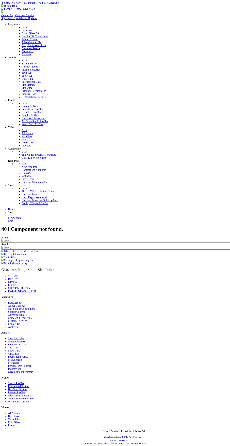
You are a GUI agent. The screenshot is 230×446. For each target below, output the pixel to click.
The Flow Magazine (48, 2)
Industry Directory (11, 2)
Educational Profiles (18, 386)
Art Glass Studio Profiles (21, 398)
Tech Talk (13, 347)
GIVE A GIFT (16, 282)
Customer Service (24, 15)
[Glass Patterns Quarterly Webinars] (20, 251)
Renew (17, 8)
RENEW (13, 279)
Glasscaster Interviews (20, 395)
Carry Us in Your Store (20, 317)
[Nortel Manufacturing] (14, 263)
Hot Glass (13, 416)
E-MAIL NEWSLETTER (22, 291)
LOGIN (12, 285)
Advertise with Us (17, 314)
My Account (14, 217)
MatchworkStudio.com (119, 440)
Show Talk (14, 350)
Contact (106, 431)
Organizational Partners (20, 371)
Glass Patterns (29, 2)
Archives (13, 327)
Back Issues (14, 302)
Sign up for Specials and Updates (19, 18)
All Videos (14, 413)
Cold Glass (14, 422)
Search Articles (16, 338)
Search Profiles (16, 383)
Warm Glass (14, 419)
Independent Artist (18, 344)
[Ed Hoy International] (13, 254)
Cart (10, 220)
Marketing (13, 362)
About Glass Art (16, 305)
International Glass (18, 356)
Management (15, 359)
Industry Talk (15, 368)
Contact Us (7, 15)
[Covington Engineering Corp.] (18, 260)
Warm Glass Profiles (19, 401)
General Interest (16, 341)
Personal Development (20, 365)
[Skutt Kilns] (8, 257)
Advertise (115, 431)
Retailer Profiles (16, 392)
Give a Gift (29, 8)
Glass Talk (13, 353)
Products (12, 425)
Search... (6, 237)
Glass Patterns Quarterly (114, 437)
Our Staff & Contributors (21, 308)
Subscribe (6, 8)
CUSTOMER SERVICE (21, 288)
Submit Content (16, 311)
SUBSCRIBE (15, 276)
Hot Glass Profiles (17, 389)
